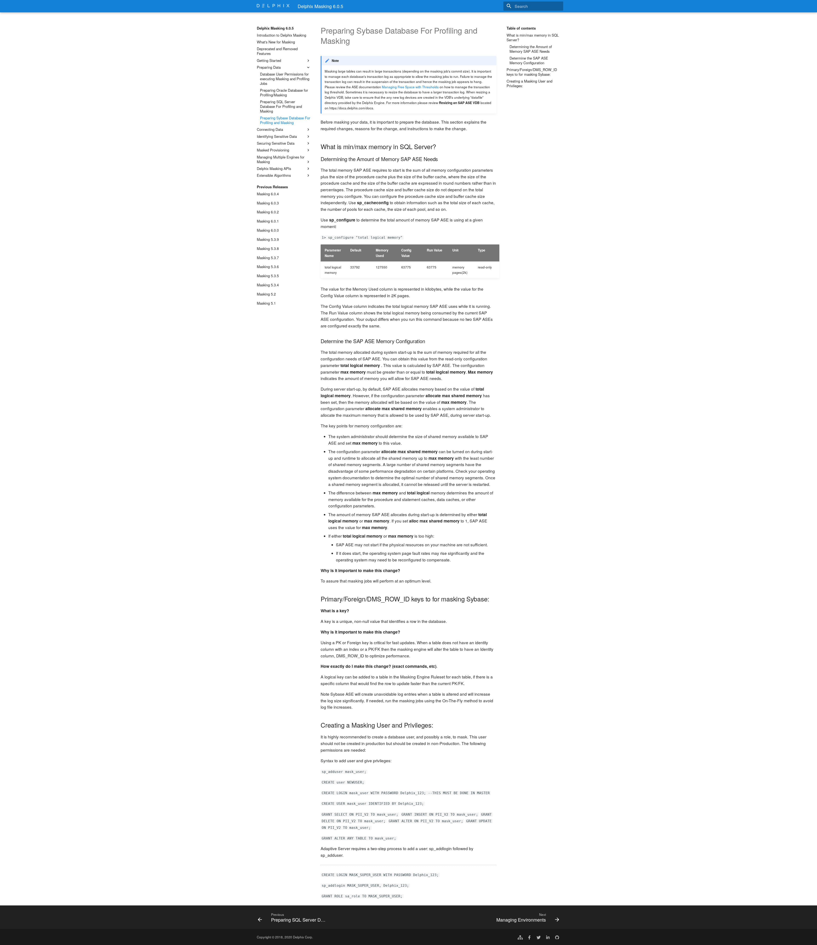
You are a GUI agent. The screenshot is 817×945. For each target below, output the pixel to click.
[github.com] (557, 937)
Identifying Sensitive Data (277, 136)
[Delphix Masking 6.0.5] (273, 6)
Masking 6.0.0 (268, 230)
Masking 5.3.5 (268, 276)
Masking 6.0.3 (268, 203)
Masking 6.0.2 (268, 212)
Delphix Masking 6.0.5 (275, 28)
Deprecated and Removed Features (277, 51)
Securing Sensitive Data (275, 143)
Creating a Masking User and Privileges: (529, 83)
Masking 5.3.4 (268, 285)
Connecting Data (270, 129)
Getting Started (269, 60)
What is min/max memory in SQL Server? (533, 37)
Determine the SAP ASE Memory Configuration (529, 60)
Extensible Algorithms (274, 175)
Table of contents (521, 28)
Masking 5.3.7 (268, 258)
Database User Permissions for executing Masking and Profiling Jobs (284, 79)
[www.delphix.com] (520, 937)
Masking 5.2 (266, 294)
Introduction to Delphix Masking (281, 35)
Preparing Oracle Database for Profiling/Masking (284, 92)
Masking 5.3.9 (268, 239)
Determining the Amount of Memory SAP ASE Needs (531, 49)
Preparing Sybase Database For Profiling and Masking (285, 120)
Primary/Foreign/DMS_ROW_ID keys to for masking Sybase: (532, 72)
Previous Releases (272, 187)
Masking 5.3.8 (268, 248)
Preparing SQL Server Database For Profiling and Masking (281, 106)
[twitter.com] (538, 937)
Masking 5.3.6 (268, 266)
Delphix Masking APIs (274, 168)
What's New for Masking (276, 42)
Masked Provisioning (273, 150)
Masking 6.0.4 (268, 194)
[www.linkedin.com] (548, 937)
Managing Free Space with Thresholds (410, 86)
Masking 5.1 (266, 303)
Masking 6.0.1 (268, 221)
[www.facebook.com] (529, 937)
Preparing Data (269, 67)
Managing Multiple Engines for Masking (280, 159)
